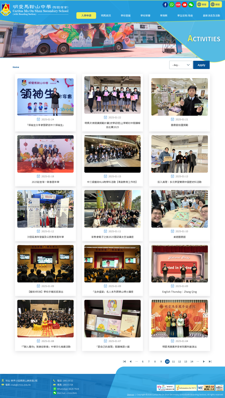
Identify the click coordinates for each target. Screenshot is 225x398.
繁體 (204, 4)
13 (186, 362)
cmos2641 (71, 392)
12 (180, 362)
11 (174, 362)
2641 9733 (68, 380)
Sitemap (130, 394)
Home (16, 67)
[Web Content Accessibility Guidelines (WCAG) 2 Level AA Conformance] (206, 388)
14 (192, 362)
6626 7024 (74, 388)
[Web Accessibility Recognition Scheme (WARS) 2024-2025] (219, 388)
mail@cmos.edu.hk (21, 384)
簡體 (217, 4)
